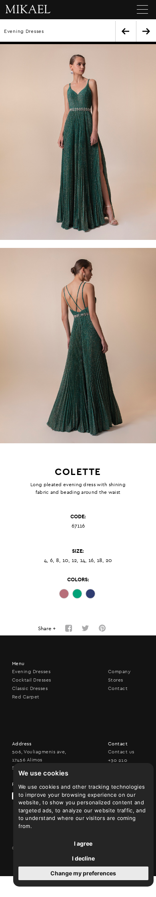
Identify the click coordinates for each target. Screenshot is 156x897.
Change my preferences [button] (83, 873)
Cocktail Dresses (31, 680)
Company (119, 671)
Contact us (121, 751)
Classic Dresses (30, 688)
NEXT (146, 31)
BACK (125, 31)
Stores (115, 680)
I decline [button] (83, 858)
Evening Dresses (24, 31)
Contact (118, 688)
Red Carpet (26, 696)
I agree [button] (83, 843)
